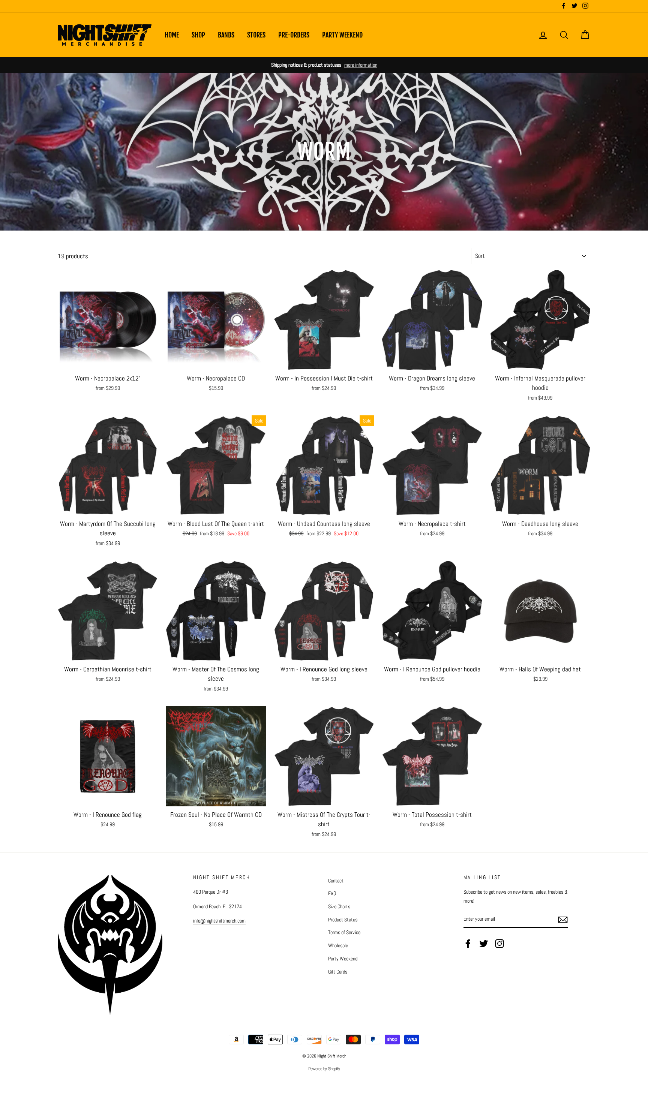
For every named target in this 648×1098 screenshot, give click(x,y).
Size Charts (339, 906)
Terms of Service (344, 932)
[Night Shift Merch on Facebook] (468, 943)
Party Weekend (342, 35)
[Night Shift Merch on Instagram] (499, 943)
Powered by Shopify (324, 1069)
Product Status (342, 919)
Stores (256, 35)
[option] (324, 65)
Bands (226, 35)
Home (172, 35)
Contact (336, 880)
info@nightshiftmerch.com (219, 920)
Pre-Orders (293, 35)
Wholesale (338, 945)
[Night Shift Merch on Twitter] (483, 943)
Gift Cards (337, 971)
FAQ (332, 893)
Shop (198, 35)
